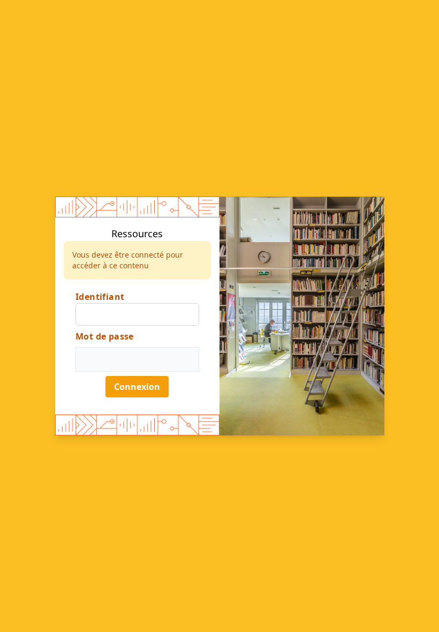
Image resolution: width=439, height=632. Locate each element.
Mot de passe (104, 336)
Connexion (137, 387)
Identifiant (99, 297)
